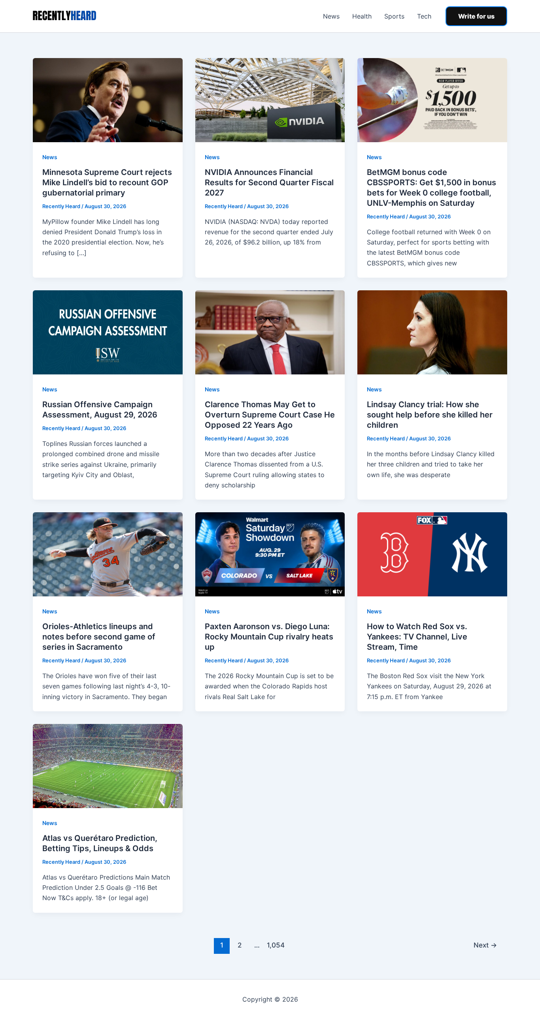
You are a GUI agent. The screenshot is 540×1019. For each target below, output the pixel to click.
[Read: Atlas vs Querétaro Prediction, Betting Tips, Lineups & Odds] (108, 765)
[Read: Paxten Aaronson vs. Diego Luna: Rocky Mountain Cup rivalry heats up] (270, 554)
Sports (394, 16)
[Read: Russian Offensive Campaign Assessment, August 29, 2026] (108, 332)
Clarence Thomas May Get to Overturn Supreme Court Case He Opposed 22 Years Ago (270, 415)
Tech (424, 16)
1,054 (275, 945)
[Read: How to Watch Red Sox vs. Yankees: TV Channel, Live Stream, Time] (432, 554)
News (331, 16)
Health (362, 16)
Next (485, 945)
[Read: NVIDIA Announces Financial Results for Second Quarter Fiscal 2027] (270, 99)
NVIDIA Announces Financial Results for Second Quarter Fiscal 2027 (269, 182)
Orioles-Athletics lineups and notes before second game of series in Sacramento (98, 637)
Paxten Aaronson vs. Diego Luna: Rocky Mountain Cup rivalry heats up (269, 637)
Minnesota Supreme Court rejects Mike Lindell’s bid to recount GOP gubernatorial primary (107, 182)
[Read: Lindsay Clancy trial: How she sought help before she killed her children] (432, 332)
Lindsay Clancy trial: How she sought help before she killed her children (430, 415)
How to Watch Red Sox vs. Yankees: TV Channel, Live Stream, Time (417, 637)
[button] (476, 16)
